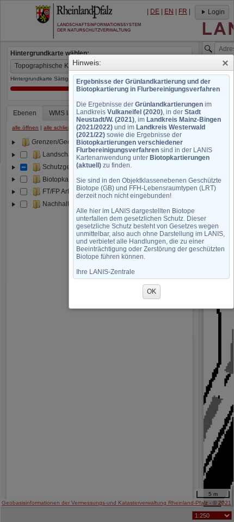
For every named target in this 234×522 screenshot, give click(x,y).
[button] (225, 63)
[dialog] (151, 189)
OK (151, 291)
